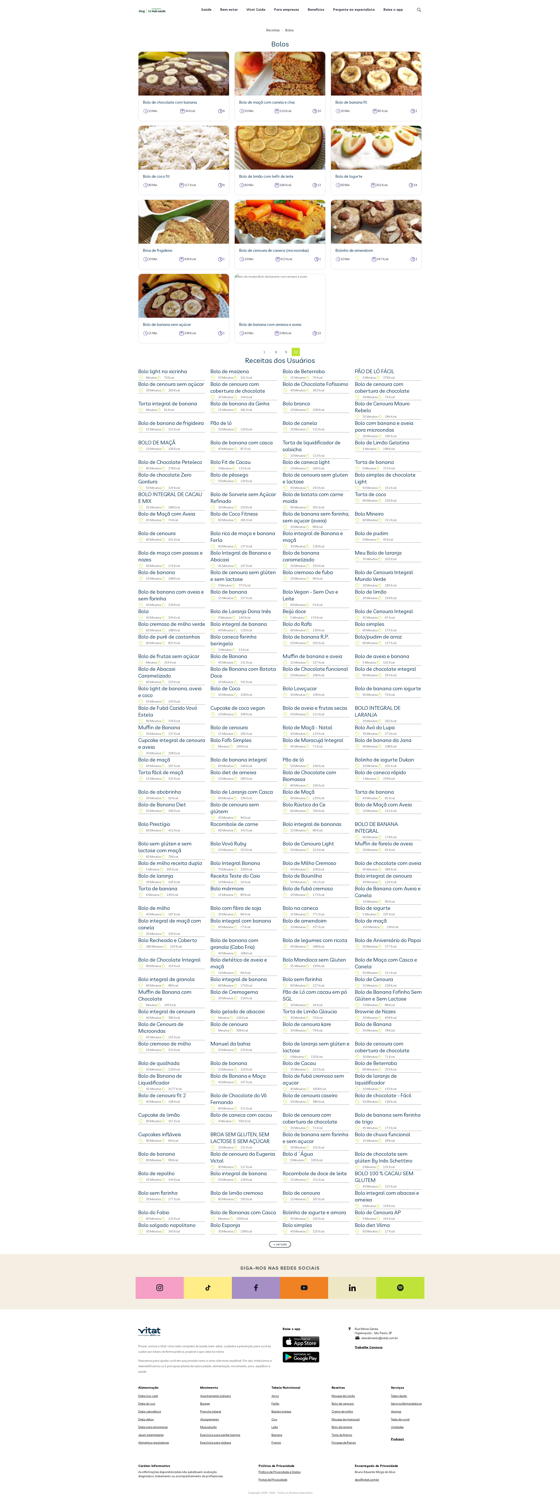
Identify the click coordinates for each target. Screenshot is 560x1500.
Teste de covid (400, 1419)
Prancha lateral (210, 1411)
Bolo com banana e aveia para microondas (384, 426)
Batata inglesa (281, 1411)
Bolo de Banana (228, 656)
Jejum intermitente (151, 1435)
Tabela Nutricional (285, 1388)
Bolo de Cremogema (234, 992)
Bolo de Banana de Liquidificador (160, 1079)
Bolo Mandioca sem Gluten (314, 959)
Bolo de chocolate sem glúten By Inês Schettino (383, 1157)
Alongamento (209, 1419)
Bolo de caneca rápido (380, 772)
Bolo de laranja (155, 875)
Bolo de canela (300, 423)
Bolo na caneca (300, 908)
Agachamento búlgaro (215, 1396)
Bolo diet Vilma (372, 1225)
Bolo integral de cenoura (383, 875)
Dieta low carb (148, 1396)
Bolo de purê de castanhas (169, 636)
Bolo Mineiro (369, 513)
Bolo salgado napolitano (167, 1225)
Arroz (275, 1396)
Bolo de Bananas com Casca (243, 1212)
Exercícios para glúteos (215, 1443)
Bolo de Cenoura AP (378, 1212)
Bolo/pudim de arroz (378, 636)
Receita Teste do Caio (235, 875)
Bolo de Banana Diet (162, 804)
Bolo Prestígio (154, 824)
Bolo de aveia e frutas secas (315, 708)
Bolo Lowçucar (300, 688)
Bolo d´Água (298, 1153)
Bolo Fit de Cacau (230, 462)
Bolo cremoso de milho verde (171, 624)
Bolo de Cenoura (374, 979)
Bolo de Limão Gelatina (382, 442)
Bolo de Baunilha (302, 875)
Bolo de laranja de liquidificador (376, 1079)
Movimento (209, 1388)
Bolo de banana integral (238, 759)
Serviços (397, 1388)
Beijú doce (294, 611)
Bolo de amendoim (305, 920)
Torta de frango (342, 1435)
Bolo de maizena (229, 371)
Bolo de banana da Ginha (240, 403)
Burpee (205, 1404)
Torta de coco (370, 494)
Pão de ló (221, 423)
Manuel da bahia (230, 1043)
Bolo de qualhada (159, 1063)
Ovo (274, 1419)
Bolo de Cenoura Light (308, 843)
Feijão (275, 1404)
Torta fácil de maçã (160, 772)
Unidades (397, 1427)
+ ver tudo (280, 1244)
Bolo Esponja (225, 1225)
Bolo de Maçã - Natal (307, 727)
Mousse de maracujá (346, 1419)
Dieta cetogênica (149, 1411)
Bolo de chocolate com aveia (388, 863)
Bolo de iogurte (372, 908)
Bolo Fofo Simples (231, 740)
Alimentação (148, 1388)
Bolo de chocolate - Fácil (383, 1095)
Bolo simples (369, 624)
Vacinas (396, 1411)
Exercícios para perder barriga (220, 1435)
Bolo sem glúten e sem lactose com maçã (165, 847)
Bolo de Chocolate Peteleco (170, 462)
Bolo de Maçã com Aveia (166, 513)
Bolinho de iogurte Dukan (384, 759)
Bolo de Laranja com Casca (241, 791)
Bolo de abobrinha (159, 791)
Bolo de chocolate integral (385, 669)
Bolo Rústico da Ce (304, 804)
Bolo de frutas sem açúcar (169, 656)
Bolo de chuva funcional (382, 1134)
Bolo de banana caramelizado (301, 556)
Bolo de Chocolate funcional (315, 669)
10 (296, 352)
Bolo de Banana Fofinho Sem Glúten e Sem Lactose (388, 995)
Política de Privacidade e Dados (280, 1472)
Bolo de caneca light (306, 462)
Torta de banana (374, 462)
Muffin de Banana (159, 727)
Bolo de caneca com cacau (241, 1114)
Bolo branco (296, 403)
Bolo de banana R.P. (306, 636)
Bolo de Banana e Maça (238, 1075)
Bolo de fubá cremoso (308, 888)
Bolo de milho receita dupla (170, 863)
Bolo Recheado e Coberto (167, 940)
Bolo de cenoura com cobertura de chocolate (237, 387)
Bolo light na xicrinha (162, 371)
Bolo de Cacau (299, 1063)
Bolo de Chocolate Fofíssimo (315, 384)
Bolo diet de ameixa (233, 772)
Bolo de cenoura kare (307, 1024)
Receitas (273, 30)
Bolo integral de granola (166, 979)
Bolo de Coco (225, 688)
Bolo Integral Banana (235, 863)
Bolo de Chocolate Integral (169, 959)
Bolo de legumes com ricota (315, 940)
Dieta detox (146, 1419)
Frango (276, 1443)
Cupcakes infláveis (159, 1134)
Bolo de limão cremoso (236, 1192)
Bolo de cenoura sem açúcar (171, 384)
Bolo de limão (371, 591)
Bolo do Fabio (153, 1212)
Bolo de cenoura (157, 533)
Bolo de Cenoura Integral (384, 611)
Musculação (208, 1427)
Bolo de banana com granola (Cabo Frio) (234, 943)
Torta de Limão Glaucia (310, 1011)
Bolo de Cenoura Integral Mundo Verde (384, 575)
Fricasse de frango (344, 1443)
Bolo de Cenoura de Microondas (161, 1027)
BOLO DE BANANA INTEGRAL (376, 827)
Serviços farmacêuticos (406, 1404)
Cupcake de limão (159, 1114)
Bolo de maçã (154, 759)
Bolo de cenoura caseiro (310, 1095)
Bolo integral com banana (240, 920)
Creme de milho (342, 1411)
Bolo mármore (227, 888)
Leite (274, 1427)
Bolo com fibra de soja (235, 908)
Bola (143, 611)
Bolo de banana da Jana (383, 740)
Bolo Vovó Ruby (228, 843)
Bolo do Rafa (297, 624)
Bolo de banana (156, 572)
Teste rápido (399, 1396)
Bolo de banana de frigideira (171, 423)
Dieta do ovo (146, 1404)
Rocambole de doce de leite (315, 1173)
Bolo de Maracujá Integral (313, 740)
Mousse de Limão (343, 1396)
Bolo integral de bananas (312, 824)
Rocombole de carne (234, 824)
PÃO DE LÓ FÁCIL (374, 371)
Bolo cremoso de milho (164, 1043)
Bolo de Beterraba (304, 371)
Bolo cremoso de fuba (308, 572)
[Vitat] (153, 10)
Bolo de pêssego (229, 474)
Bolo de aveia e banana (382, 656)
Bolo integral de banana (238, 624)
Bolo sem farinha (302, 979)
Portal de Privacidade (273, 1480)
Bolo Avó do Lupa (375, 727)
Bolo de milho (154, 908)
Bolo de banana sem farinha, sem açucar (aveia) (316, 517)
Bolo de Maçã (299, 791)
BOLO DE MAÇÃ (156, 442)
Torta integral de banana (167, 403)
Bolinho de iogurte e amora (314, 1212)
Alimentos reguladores (153, 1443)
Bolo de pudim (371, 533)
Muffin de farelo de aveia (384, 843)
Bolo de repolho (156, 1173)
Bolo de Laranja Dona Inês (240, 611)
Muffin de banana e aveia (312, 656)
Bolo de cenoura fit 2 (162, 1095)
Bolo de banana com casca (241, 442)
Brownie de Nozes (375, 1011)
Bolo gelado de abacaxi (237, 1011)
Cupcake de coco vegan (237, 708)
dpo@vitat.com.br (367, 1480)
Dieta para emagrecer (153, 1427)
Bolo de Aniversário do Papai (388, 940)
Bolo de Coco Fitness (234, 513)
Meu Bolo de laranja (378, 552)
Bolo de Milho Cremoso (309, 863)
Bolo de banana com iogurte (388, 688)
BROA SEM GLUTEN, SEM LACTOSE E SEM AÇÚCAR (240, 1137)
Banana (276, 1435)
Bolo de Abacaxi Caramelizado (156, 672)
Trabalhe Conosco (369, 1347)
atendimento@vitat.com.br (379, 1338)
